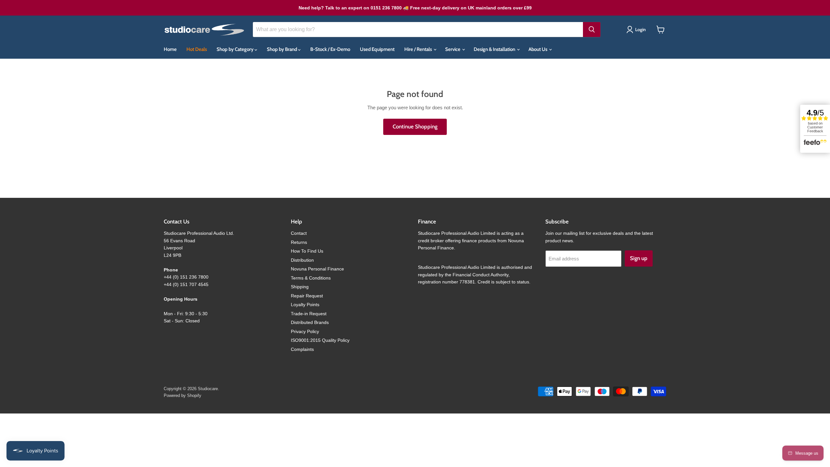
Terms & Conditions (311, 278)
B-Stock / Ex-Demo (330, 49)
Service (453, 49)
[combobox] (418, 29)
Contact (299, 233)
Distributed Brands (310, 322)
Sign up (638, 258)
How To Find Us (307, 251)
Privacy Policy (305, 331)
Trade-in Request (308, 313)
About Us (538, 49)
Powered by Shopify (182, 395)
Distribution (302, 260)
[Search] (591, 29)
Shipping (300, 286)
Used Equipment (377, 49)
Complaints (302, 349)
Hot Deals (196, 49)
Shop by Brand (282, 49)
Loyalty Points (305, 304)
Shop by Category (236, 49)
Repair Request (307, 295)
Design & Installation (495, 49)
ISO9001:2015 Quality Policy (320, 340)
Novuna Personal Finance (317, 268)
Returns (299, 242)
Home (170, 49)
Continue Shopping (415, 126)
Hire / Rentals (418, 49)
